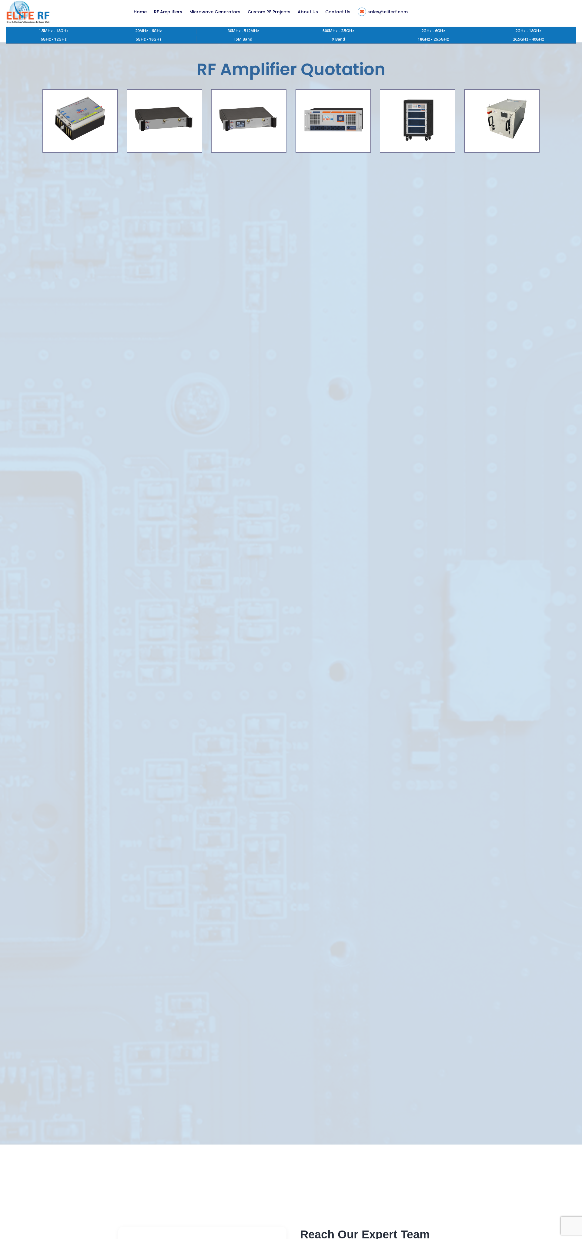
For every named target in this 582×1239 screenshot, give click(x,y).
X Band (338, 39)
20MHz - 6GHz (148, 30)
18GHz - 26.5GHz (433, 39)
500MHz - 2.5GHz (338, 30)
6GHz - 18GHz (148, 39)
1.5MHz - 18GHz (54, 30)
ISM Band (243, 39)
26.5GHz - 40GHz (528, 39)
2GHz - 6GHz (433, 30)
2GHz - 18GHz (528, 30)
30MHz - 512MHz (243, 30)
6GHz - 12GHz (54, 39)
